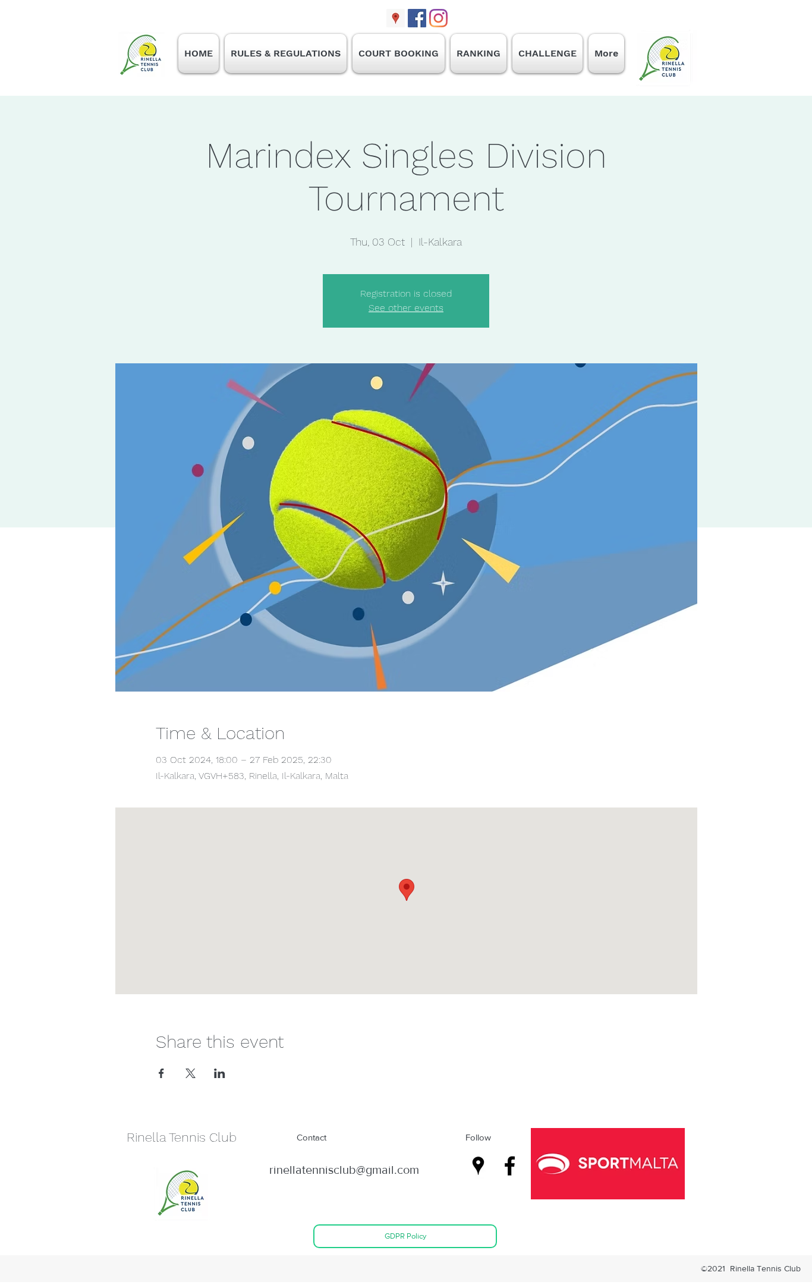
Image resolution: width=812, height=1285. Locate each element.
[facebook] (417, 18)
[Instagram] (438, 18)
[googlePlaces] (395, 18)
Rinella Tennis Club (182, 1137)
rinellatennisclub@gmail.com (344, 1169)
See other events (406, 307)
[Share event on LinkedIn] (219, 1073)
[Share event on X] (190, 1073)
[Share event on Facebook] (161, 1073)
